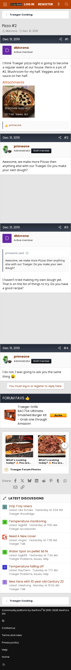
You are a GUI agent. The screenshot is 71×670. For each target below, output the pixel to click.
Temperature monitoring (27, 521)
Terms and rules (12, 635)
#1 (66, 39)
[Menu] (5, 4)
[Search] (66, 4)
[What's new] (59, 4)
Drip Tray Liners (20, 506)
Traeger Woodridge (21, 514)
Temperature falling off (26, 566)
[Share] (60, 39)
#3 (66, 227)
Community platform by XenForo (35, 611)
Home (5, 657)
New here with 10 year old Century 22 (36, 581)
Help (5, 649)
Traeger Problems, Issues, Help (29, 559)
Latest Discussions (26, 498)
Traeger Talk (17, 544)
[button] (35, 620)
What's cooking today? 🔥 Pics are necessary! (17, 461)
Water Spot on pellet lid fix (28, 551)
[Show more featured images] (65, 445)
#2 (66, 137)
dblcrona (11, 31)
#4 (66, 348)
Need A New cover (22, 536)
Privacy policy (10, 642)
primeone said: (14, 253)
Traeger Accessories (22, 529)
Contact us (8, 628)
